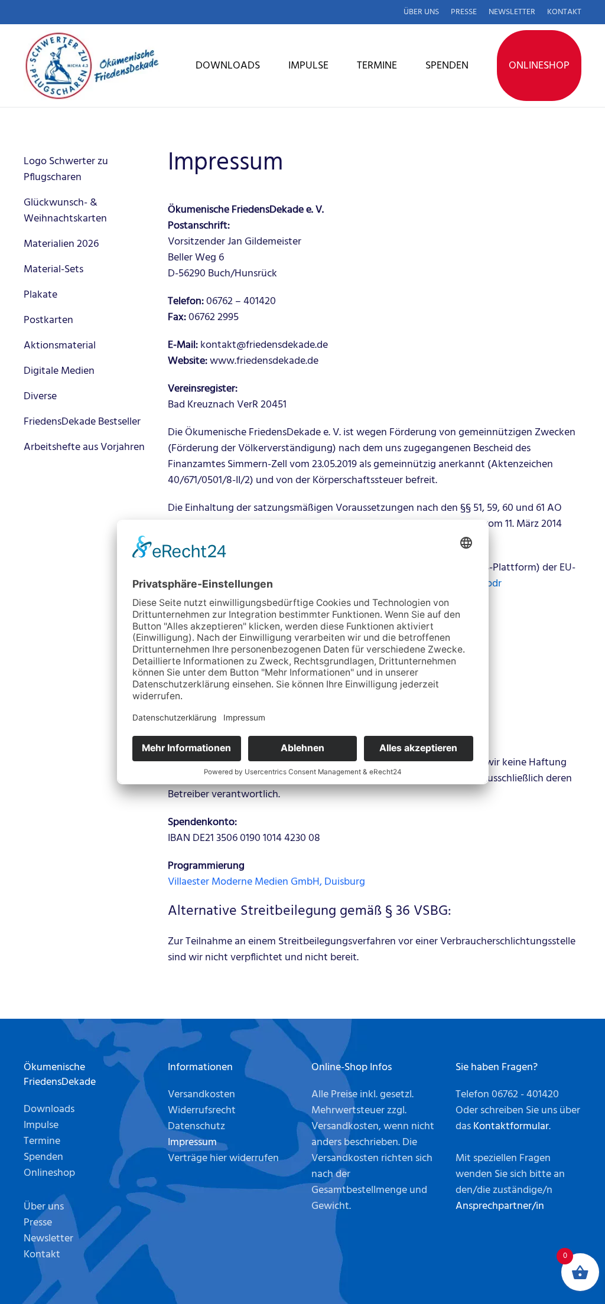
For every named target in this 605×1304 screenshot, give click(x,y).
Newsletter (512, 12)
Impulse (308, 65)
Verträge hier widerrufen (223, 1158)
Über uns (421, 12)
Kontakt (564, 12)
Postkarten (48, 320)
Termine (377, 65)
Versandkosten (201, 1095)
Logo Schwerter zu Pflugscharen (66, 169)
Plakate (40, 295)
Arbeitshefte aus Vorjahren (84, 447)
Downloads (228, 65)
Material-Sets (53, 269)
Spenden (447, 65)
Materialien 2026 (61, 244)
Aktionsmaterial (60, 345)
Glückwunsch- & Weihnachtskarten (65, 210)
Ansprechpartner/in (500, 1206)
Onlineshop (539, 65)
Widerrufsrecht (202, 1111)
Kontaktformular (511, 1126)
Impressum (192, 1142)
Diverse (40, 396)
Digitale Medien (59, 371)
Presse (464, 12)
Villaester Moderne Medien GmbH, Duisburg (266, 882)
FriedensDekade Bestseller (82, 422)
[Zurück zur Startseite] (92, 65)
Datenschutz (196, 1127)
